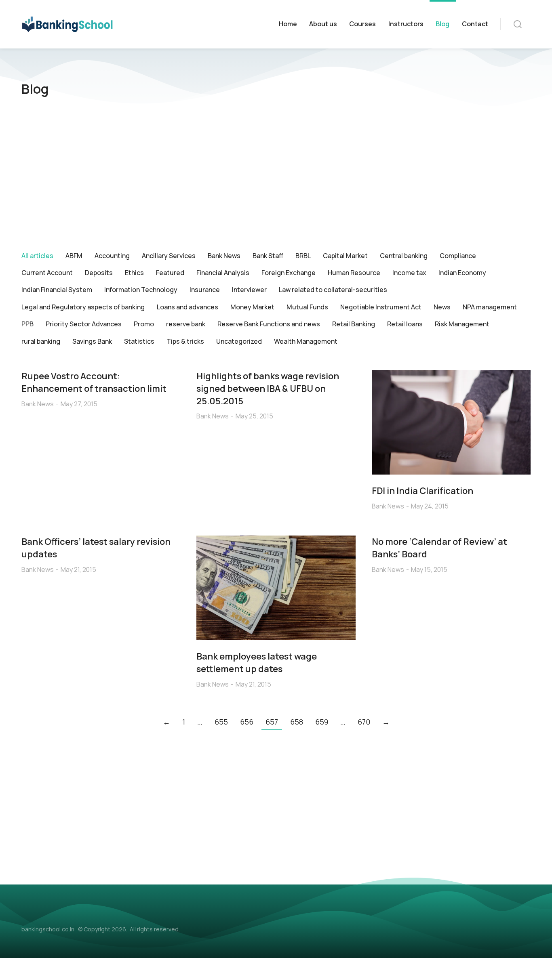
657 (271, 722)
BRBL (303, 255)
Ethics (134, 272)
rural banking (40, 341)
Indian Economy (462, 272)
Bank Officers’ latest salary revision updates (96, 548)
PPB (27, 323)
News (442, 307)
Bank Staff (268, 255)
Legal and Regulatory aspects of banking (83, 307)
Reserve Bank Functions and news (268, 323)
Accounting (112, 255)
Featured (170, 272)
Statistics (139, 341)
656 (246, 722)
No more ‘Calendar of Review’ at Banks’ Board (439, 548)
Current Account (47, 272)
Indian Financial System (56, 289)
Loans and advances (187, 307)
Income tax (409, 272)
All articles (37, 255)
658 (296, 722)
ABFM (73, 255)
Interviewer (249, 289)
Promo (144, 323)
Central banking (404, 255)
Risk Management (462, 323)
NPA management (490, 307)
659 (321, 722)
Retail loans (405, 323)
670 (364, 722)
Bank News (224, 255)
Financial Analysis (222, 272)
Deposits (99, 272)
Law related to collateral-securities (333, 289)
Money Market (252, 307)
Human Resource (354, 272)
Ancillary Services (169, 255)
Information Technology (140, 289)
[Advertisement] (276, 178)
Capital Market (345, 255)
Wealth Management (305, 341)
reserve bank (185, 323)
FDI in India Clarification (422, 491)
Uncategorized (239, 341)
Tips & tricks (185, 341)
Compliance (458, 255)
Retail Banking (353, 323)
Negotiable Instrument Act (380, 307)
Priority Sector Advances (84, 323)
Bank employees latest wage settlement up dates (256, 662)
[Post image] (451, 422)
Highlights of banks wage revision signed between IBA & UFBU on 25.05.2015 (267, 388)
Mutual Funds (307, 307)
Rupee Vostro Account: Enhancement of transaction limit (93, 382)
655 (221, 722)
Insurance (205, 289)
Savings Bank (92, 341)
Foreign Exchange (288, 272)
